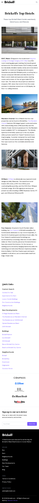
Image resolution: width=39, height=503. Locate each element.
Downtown (5, 362)
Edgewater (5, 365)
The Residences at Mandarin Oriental (14, 317)
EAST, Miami (24, 61)
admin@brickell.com (8, 491)
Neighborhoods (7, 306)
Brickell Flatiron (7, 334)
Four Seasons (14, 230)
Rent (3, 453)
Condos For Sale (7, 292)
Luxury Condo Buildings (10, 299)
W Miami (11, 179)
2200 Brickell (6, 326)
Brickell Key (5, 359)
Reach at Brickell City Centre (11, 347)
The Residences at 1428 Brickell (12, 320)
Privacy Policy (6, 482)
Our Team (5, 466)
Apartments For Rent (9, 296)
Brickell (4, 355)
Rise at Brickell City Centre (11, 344)
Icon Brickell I (6, 338)
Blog (3, 470)
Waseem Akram (12, 500)
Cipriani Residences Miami (10, 323)
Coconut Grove (7, 368)
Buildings (5, 460)
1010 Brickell (6, 341)
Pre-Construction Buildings (11, 302)
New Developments (8, 463)
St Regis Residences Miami (10, 313)
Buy (3, 450)
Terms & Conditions (8, 479)
